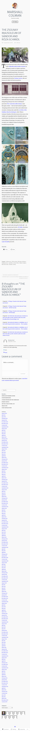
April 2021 (4, 515)
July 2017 (3, 584)
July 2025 (3, 430)
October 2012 (4, 666)
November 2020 (5, 523)
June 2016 (4, 606)
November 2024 (5, 443)
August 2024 (4, 449)
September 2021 (5, 506)
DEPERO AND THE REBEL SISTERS (8, 395)
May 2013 (3, 659)
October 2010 (4, 693)
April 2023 (4, 476)
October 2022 (4, 486)
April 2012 (4, 674)
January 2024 (4, 460)
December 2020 (5, 521)
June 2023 (4, 472)
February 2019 (4, 554)
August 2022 (4, 489)
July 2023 (3, 471)
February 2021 (4, 518)
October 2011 (4, 684)
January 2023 (4, 481)
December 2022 (5, 482)
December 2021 (5, 501)
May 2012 (3, 673)
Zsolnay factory (18, 78)
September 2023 (5, 467)
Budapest (24, 261)
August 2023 (4, 469)
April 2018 (4, 569)
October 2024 (4, 445)
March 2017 (4, 591)
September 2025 (5, 426)
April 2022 (4, 494)
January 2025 (4, 440)
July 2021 (3, 510)
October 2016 (4, 600)
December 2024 (5, 442)
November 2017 (5, 577)
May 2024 (4, 454)
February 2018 (4, 572)
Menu (15, 21)
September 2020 (5, 527)
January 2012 (4, 679)
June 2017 (4, 586)
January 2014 (4, 649)
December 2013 (5, 650)
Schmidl (10, 264)
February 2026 (5, 418)
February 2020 (5, 538)
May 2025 (4, 433)
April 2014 (4, 645)
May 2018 (4, 567)
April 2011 (4, 688)
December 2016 (5, 596)
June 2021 (4, 511)
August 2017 (4, 583)
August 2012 (4, 669)
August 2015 (4, 623)
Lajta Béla (11, 263)
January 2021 (4, 520)
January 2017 (4, 594)
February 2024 (5, 459)
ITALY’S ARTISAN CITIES (7, 407)
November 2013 (5, 652)
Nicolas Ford (11, 340)
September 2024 (5, 447)
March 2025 (4, 437)
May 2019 (3, 550)
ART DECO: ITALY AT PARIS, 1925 (8, 403)
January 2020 (4, 540)
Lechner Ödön (16, 263)
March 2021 (4, 516)
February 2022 (4, 498)
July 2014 (3, 640)
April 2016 (4, 610)
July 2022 (3, 491)
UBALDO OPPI (4, 405)
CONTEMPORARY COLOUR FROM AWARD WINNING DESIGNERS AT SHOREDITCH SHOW (15, 277)
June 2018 (4, 566)
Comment (22, 373)
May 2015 (3, 628)
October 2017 (4, 579)
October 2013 (4, 654)
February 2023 (4, 479)
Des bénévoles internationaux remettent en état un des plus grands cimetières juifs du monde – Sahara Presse (15, 334)
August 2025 (4, 428)
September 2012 (5, 667)
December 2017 (5, 576)
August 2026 (4, 413)
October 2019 (4, 545)
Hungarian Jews (5, 263)
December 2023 (5, 462)
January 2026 (4, 420)
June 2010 (4, 695)
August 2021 (4, 508)
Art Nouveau (8, 261)
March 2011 (4, 689)
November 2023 (5, 464)
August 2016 (4, 603)
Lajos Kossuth (5, 241)
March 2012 (4, 676)
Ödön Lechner (14, 261)
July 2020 (3, 530)
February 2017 (4, 593)
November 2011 (5, 683)
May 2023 (4, 474)
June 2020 (4, 532)
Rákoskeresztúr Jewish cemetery (17, 66)
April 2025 (4, 435)
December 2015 (5, 617)
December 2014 (5, 632)
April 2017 (4, 589)
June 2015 (4, 627)
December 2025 (5, 421)
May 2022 (4, 493)
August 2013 (4, 657)
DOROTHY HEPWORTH (6, 397)
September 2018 (5, 561)
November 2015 (5, 618)
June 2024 (4, 452)
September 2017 (5, 581)
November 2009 (5, 700)
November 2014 (5, 633)
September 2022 (5, 488)
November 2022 (5, 484)
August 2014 (4, 639)
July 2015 (3, 625)
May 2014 (3, 644)
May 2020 (4, 533)
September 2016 (5, 601)
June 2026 (4, 416)
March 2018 (4, 571)
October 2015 (4, 620)
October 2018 (4, 559)
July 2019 (3, 549)
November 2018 (5, 557)
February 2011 (4, 691)
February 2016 (4, 613)
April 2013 (4, 661)
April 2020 (4, 535)
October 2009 (4, 701)
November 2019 (5, 544)
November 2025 (5, 423)
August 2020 (4, 528)
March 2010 (4, 698)
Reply (6, 352)
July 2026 (3, 415)
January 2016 (4, 615)
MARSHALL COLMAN (15, 13)
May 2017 (3, 588)
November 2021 (5, 503)
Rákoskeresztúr (5, 264)
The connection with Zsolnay (14, 103)
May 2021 (3, 513)
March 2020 (4, 537)
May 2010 (4, 696)
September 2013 (5, 656)
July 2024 (3, 450)
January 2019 (4, 555)
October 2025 (4, 425)
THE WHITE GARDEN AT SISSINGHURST (10, 275)
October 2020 (4, 525)
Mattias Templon (22, 263)
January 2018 (4, 574)
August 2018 (4, 562)
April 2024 (4, 455)
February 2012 (4, 678)
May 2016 (4, 608)
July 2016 (3, 605)
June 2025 (4, 432)
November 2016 (5, 598)
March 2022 (4, 496)
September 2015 (5, 622)
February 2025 (4, 438)
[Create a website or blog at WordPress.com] (15, 726)
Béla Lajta (20, 261)
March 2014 (4, 647)
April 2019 (4, 552)
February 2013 (4, 662)
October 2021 (4, 505)
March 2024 (4, 457)
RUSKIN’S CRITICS (5, 401)
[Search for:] (9, 390)
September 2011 (5, 686)
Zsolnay (14, 264)
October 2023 (4, 465)
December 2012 (5, 664)
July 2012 (3, 671)
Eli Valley (20, 227)
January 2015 (4, 630)
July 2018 (3, 564)
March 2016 (4, 611)
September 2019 (5, 547)
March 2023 (4, 477)
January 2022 (4, 499)
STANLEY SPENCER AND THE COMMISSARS (10, 399)
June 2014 (4, 642)
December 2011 (5, 681)
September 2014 (5, 637)
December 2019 (5, 542)
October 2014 (4, 635)
